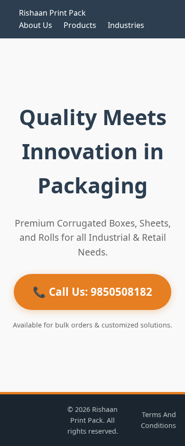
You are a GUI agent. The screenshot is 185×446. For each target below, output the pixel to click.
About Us (35, 25)
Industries (126, 25)
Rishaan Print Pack (52, 13)
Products (80, 25)
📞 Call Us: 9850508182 (92, 291)
